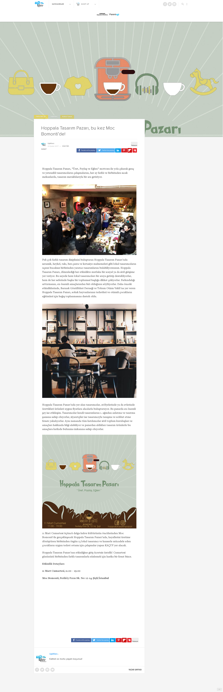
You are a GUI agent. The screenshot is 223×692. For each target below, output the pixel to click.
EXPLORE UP (41, 117)
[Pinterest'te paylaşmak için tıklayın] (124, 150)
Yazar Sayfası (135, 670)
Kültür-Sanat (67, 117)
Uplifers (51, 143)
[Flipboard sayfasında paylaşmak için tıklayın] (130, 150)
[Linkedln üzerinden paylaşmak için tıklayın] (118, 150)
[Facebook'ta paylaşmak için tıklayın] (87, 150)
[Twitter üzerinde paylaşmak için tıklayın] (106, 150)
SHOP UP (85, 4)
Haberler (54, 117)
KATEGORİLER (58, 4)
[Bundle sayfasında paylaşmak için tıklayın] (134, 150)
